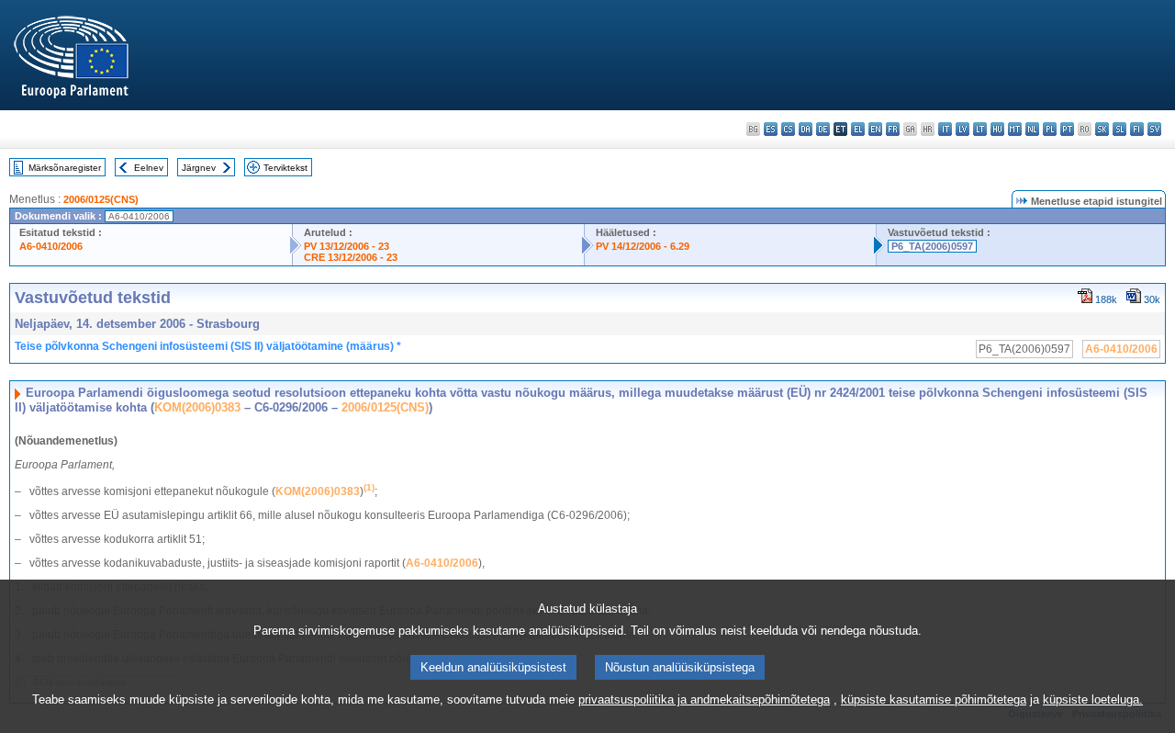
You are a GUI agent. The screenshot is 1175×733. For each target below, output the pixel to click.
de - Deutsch (823, 129)
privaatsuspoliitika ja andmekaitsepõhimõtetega (704, 699)
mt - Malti (1015, 129)
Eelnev (148, 168)
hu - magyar (997, 129)
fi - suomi (1137, 129)
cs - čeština (788, 129)
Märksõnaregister (64, 168)
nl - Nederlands (1032, 129)
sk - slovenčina (1102, 129)
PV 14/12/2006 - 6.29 (642, 246)
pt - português (1067, 129)
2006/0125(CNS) (101, 199)
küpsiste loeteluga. (1093, 699)
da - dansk (805, 129)
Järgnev (199, 168)
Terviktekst (285, 168)
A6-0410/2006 (51, 246)
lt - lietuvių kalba (980, 129)
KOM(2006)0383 (197, 407)
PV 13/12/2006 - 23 (346, 246)
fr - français (893, 129)
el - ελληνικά (858, 129)
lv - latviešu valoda (962, 129)
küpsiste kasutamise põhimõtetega (933, 699)
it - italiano (945, 129)
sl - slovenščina (1119, 129)
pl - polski (1050, 129)
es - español (771, 129)
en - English (875, 129)
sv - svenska (1154, 129)
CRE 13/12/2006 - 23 (350, 257)
